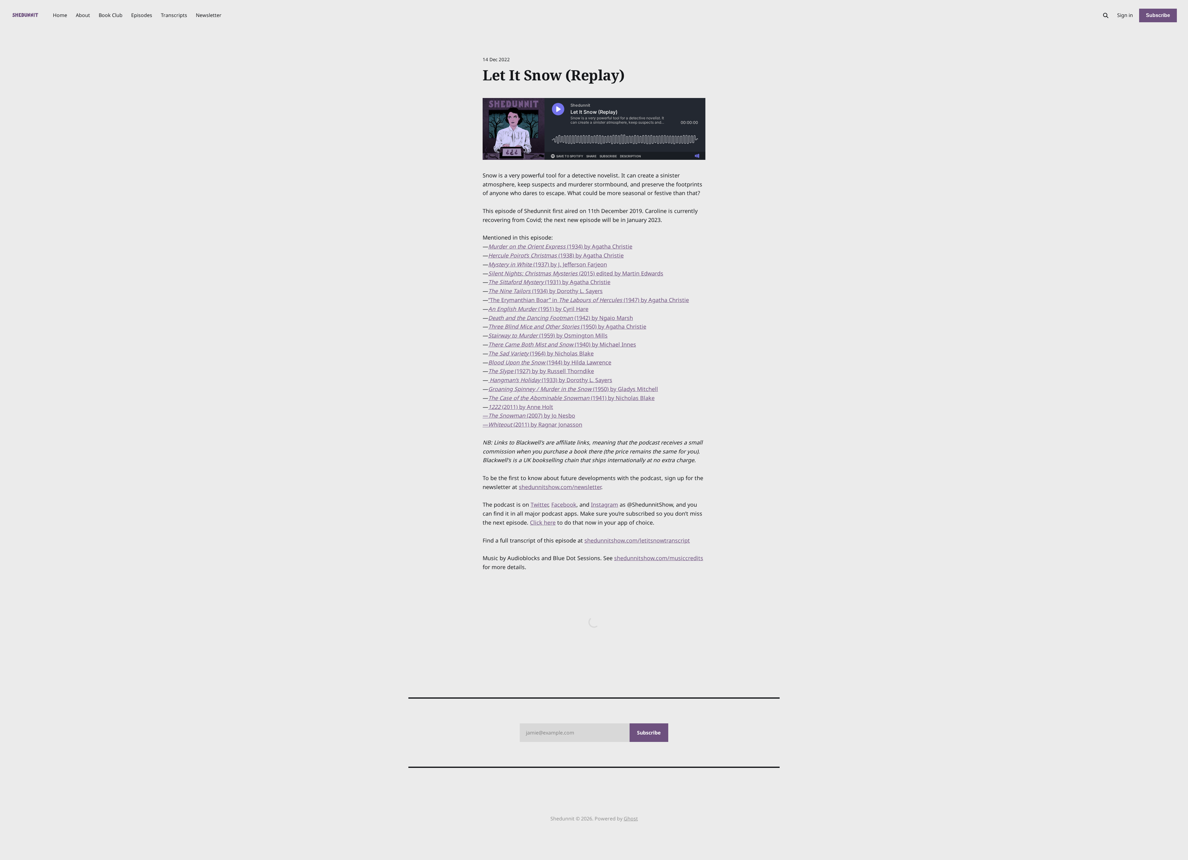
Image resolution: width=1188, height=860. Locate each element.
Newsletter (209, 15)
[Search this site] (1105, 15)
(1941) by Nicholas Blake (571, 398)
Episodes (141, 15)
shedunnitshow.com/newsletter (560, 487)
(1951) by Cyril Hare (538, 309)
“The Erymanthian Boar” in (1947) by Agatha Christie (588, 300)
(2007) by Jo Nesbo (531, 415)
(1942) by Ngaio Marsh (560, 317)
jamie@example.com (593, 732)
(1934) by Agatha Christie (560, 246)
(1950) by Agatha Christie (567, 326)
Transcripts (174, 15)
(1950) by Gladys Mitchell (573, 389)
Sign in (1125, 15)
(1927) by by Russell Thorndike (541, 371)
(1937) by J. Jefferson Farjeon (547, 264)
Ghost (631, 818)
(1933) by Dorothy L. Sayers (550, 380)
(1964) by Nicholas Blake (541, 353)
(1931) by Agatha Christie (549, 282)
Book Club (111, 15)
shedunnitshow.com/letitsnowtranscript (637, 540)
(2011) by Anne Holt (520, 407)
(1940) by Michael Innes (562, 344)
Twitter (539, 504)
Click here (543, 522)
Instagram (604, 504)
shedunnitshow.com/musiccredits (658, 558)
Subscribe (1158, 15)
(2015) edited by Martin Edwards (575, 273)
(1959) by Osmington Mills (548, 335)
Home (60, 15)
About (83, 15)
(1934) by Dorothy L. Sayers (545, 291)
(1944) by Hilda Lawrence (549, 362)
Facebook (563, 504)
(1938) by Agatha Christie (556, 255)
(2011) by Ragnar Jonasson (535, 424)
